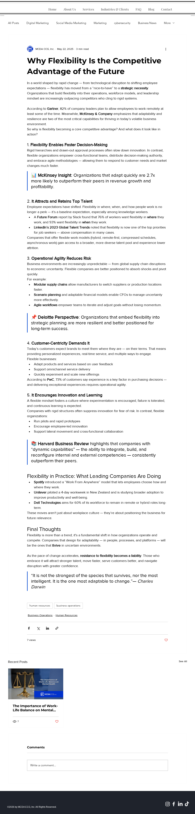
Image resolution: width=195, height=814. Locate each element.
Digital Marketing (37, 23)
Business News (147, 23)
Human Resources (67, 615)
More (167, 23)
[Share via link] (57, 628)
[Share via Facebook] (29, 628)
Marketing (100, 23)
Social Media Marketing (71, 23)
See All (183, 661)
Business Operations (40, 615)
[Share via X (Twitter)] (38, 628)
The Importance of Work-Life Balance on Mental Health (35, 708)
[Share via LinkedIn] (47, 628)
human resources (40, 605)
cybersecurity (122, 23)
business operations (68, 605)
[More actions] (165, 49)
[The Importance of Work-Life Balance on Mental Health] (35, 683)
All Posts (13, 23)
